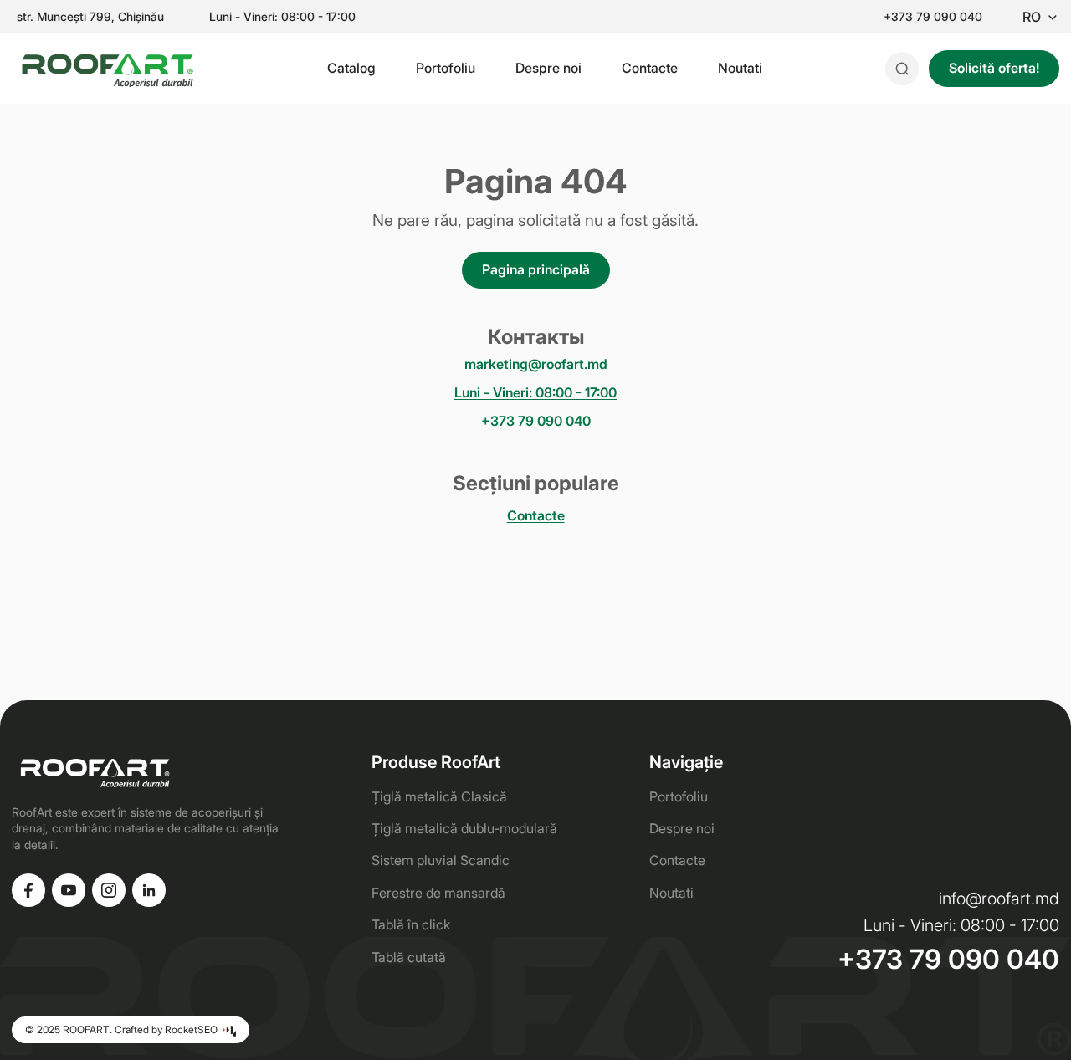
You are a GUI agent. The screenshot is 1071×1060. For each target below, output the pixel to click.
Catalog (351, 67)
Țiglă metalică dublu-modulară (464, 828)
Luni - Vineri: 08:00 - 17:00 (535, 393)
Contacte (650, 67)
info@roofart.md (999, 898)
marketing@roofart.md (535, 364)
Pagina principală (536, 269)
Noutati (740, 67)
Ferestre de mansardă (438, 892)
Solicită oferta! (994, 67)
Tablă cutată (409, 957)
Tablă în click (411, 924)
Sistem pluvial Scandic (441, 860)
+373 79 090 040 (933, 16)
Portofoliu (445, 67)
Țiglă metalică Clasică (439, 796)
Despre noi (548, 67)
